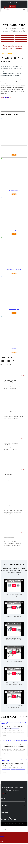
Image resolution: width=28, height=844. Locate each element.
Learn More (14, 154)
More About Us (6, 97)
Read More (3, 793)
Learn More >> (5, 735)
